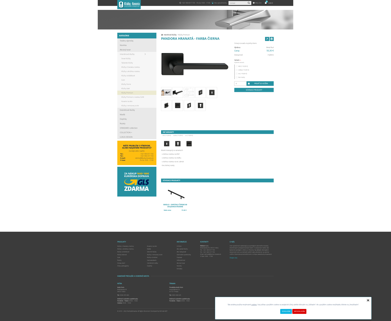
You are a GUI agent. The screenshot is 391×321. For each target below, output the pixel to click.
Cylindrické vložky (152, 263)
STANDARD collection (129, 128)
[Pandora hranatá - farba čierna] (195, 64)
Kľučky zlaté (125, 88)
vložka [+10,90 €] (243, 70)
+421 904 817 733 (188, 3)
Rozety (122, 123)
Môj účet (258, 3)
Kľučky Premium (127, 93)
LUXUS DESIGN (126, 137)
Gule (123, 80)
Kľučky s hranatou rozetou (130, 67)
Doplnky (123, 119)
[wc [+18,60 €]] (189, 144)
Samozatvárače (152, 260)
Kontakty (179, 269)
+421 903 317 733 (146, 156)
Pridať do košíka (261, 83)
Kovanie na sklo (126, 101)
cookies (254, 304)
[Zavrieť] (368, 300)
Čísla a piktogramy (123, 266)
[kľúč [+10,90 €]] (167, 144)
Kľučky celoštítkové (128, 76)
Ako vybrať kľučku (220, 3)
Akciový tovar (125, 49)
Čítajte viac (233, 258)
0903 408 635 (176, 295)
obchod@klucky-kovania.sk (144, 158)
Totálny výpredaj (126, 40)
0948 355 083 (124, 295)
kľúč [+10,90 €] (243, 66)
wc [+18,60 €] (242, 74)
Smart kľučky (126, 58)
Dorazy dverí (121, 263)
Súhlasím (286, 311)
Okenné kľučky (151, 252)
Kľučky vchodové (152, 257)
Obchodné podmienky (184, 255)
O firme (179, 246)
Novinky (179, 266)
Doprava (179, 257)
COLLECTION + (126, 132)
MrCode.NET (163, 311)
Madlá (122, 114)
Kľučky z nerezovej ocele (130, 105)
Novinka (123, 45)
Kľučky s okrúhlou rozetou (130, 71)
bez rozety (241, 77)
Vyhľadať (249, 3)
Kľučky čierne (126, 84)
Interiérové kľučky (127, 54)
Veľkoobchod (181, 260)
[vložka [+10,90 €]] (178, 144)
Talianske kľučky (127, 63)
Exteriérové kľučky (127, 110)
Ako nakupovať (181, 252)
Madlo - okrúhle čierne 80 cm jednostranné (176, 207)
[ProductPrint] (272, 39)
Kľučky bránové (122, 255)
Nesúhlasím (299, 311)
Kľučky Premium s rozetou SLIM (132, 97)
